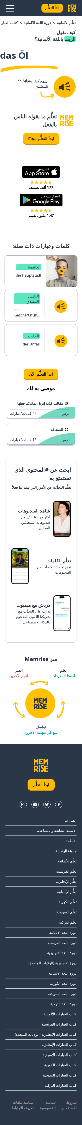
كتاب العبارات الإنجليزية (59, 1044)
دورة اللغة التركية (63, 1003)
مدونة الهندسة (66, 850)
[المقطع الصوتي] (65, 87)
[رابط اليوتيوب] (35, 804)
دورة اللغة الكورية (63, 983)
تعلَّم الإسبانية (67, 891)
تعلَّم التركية (68, 922)
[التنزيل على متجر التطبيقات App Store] (41, 172)
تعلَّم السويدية (66, 912)
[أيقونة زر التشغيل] (61, 271)
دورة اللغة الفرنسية (62, 942)
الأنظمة (71, 840)
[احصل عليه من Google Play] (41, 200)
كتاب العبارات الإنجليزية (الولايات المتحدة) (46, 1034)
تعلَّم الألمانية (66, 22)
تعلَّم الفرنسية (66, 871)
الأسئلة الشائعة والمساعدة (57, 830)
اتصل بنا (71, 820)
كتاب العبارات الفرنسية (59, 1024)
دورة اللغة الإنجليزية (62, 952)
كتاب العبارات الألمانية (60, 1014)
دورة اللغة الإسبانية (62, 973)
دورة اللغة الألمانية (37, 22)
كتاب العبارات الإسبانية (60, 1054)
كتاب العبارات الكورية (60, 1064)
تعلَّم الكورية (68, 901)
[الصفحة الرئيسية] (66, 120)
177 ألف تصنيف (41, 187)
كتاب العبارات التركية (61, 1085)
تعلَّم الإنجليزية (66, 881)
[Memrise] (72, 8)
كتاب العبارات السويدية (59, 1075)
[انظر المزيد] (10, 8)
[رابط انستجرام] (23, 804)
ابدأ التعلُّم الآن (41, 374)
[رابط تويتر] (47, 804)
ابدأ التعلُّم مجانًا (41, 138)
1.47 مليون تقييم (41, 215)
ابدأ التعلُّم (52, 7)
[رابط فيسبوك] (58, 804)
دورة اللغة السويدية (62, 993)
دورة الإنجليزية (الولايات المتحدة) (52, 963)
